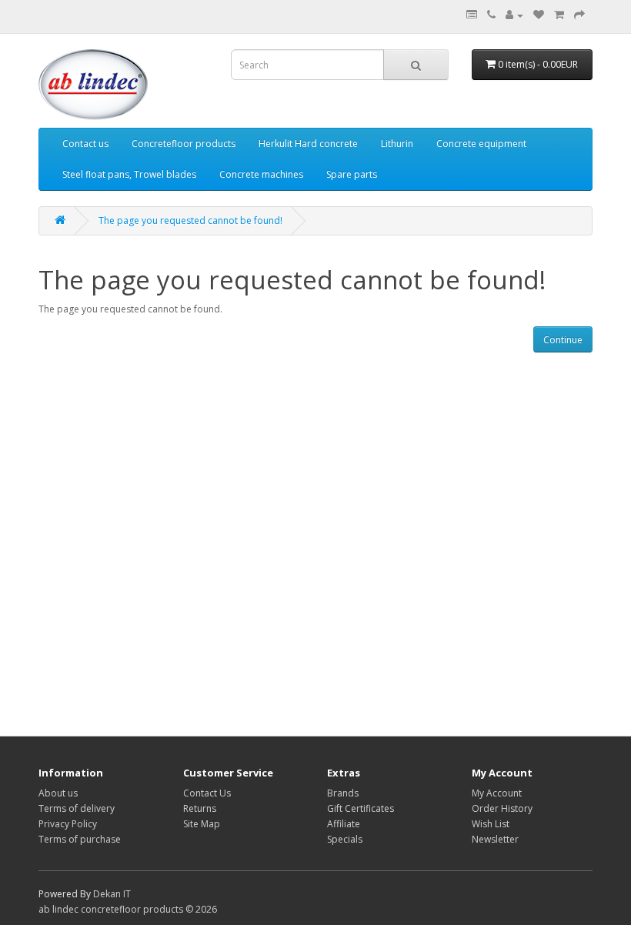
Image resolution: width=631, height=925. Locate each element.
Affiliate (343, 823)
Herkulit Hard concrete (308, 143)
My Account (497, 793)
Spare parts (351, 174)
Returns (199, 808)
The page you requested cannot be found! (190, 220)
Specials (344, 839)
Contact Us (207, 793)
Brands (343, 793)
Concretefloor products (183, 143)
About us (58, 793)
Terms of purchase (79, 839)
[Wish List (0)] (538, 15)
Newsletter (495, 839)
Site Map (201, 823)
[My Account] (514, 15)
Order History (502, 808)
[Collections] (471, 15)
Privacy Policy (67, 823)
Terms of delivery (76, 808)
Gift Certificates (360, 808)
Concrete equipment (481, 143)
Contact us (85, 143)
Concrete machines (261, 174)
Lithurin (397, 143)
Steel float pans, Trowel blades (129, 174)
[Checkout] (579, 15)
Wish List (490, 823)
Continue (563, 339)
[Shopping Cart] (559, 15)
